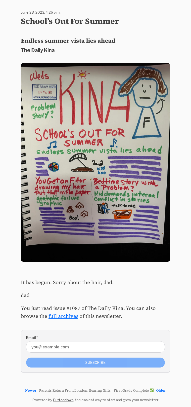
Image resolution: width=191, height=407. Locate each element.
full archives (63, 316)
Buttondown (63, 400)
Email (32, 337)
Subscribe (95, 362)
